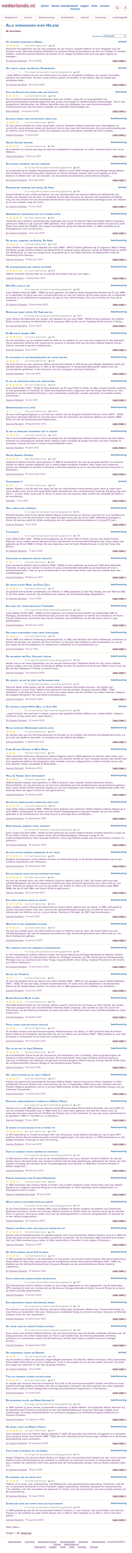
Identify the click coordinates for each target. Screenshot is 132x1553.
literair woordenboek (64, 5)
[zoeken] (117, 7)
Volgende (26, 1533)
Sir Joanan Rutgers (16, 60)
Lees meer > (119, 60)
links (94, 5)
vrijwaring (40, 1547)
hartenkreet (67, 17)
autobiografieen (116, 1541)
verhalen (83, 1541)
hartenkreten (67, 1541)
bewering (100, 17)
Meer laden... (13, 1527)
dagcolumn (11, 17)
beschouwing (46, 17)
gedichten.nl (71, 1544)
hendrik (10, 500)
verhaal (84, 17)
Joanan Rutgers (15, 135)
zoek (71, 1547)
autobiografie (120, 17)
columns (30, 1541)
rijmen (45, 5)
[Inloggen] (125, 7)
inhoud (75, 8)
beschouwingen (47, 1541)
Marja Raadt (12, 111)
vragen (84, 5)
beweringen (99, 1541)
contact (104, 5)
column (28, 17)
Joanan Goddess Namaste (20, 1194)
